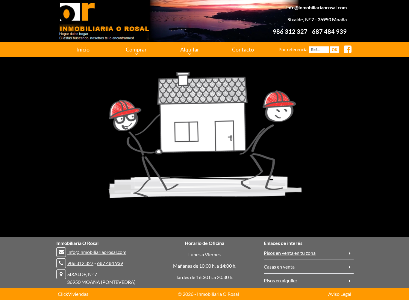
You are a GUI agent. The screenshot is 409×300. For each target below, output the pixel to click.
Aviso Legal (339, 294)
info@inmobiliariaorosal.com (316, 7)
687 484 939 (329, 31)
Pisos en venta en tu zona (290, 253)
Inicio (83, 49)
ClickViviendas (73, 294)
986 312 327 (290, 31)
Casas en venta (279, 266)
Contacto (243, 49)
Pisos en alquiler (280, 280)
